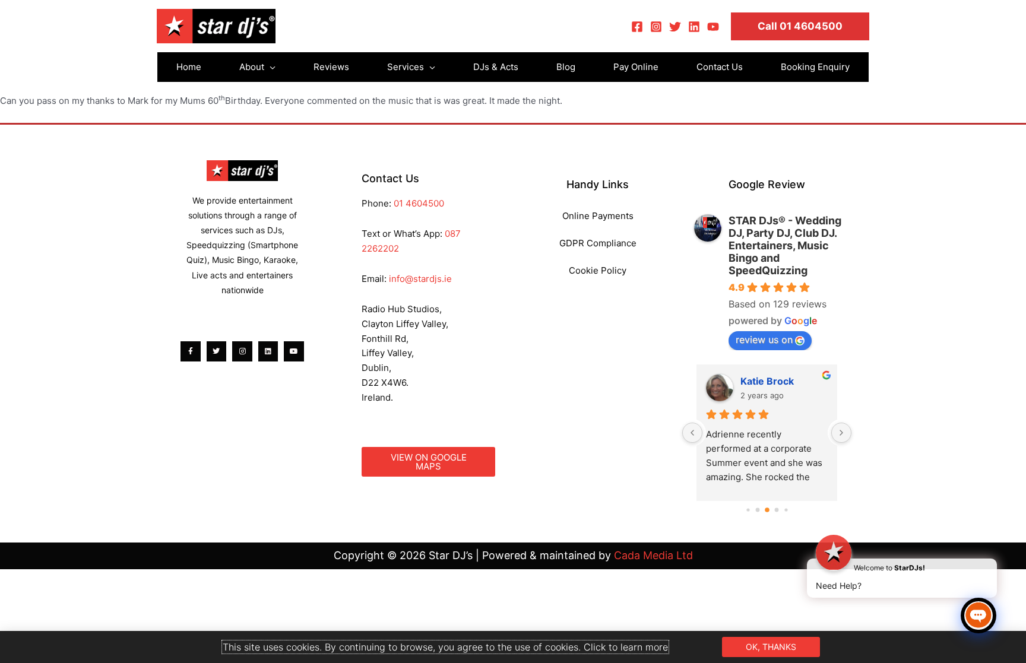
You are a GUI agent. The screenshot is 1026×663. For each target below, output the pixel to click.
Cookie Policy (597, 270)
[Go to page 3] (776, 510)
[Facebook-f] (190, 351)
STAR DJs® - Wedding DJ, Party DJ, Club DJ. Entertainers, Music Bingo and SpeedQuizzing (785, 245)
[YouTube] (713, 27)
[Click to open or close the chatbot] (978, 615)
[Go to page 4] (785, 510)
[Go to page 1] (757, 510)
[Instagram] (656, 27)
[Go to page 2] (767, 510)
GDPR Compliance (597, 243)
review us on (764, 339)
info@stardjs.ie (420, 278)
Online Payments (598, 215)
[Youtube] (294, 351)
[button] (800, 26)
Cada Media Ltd (653, 555)
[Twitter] (675, 27)
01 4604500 (419, 203)
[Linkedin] (694, 27)
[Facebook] (637, 27)
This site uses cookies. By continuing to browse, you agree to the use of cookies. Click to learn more (445, 647)
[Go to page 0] (747, 510)
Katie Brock (767, 381)
